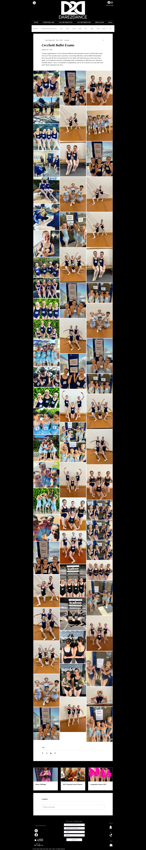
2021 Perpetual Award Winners (72, 784)
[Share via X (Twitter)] (46, 753)
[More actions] (103, 40)
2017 (86, 29)
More (104, 29)
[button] (110, 28)
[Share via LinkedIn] (51, 753)
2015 (98, 29)
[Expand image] (46, 84)
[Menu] (34, 2)
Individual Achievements (49, 29)
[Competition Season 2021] (100, 774)
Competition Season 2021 (98, 784)
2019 (73, 29)
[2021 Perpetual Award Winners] (73, 774)
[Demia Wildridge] (45, 774)
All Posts (35, 29)
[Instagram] (111, 2)
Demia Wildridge (40, 784)
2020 (67, 29)
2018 (79, 29)
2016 (91, 29)
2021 (61, 29)
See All (111, 764)
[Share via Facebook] (42, 753)
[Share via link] (55, 753)
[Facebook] (109, 2)
